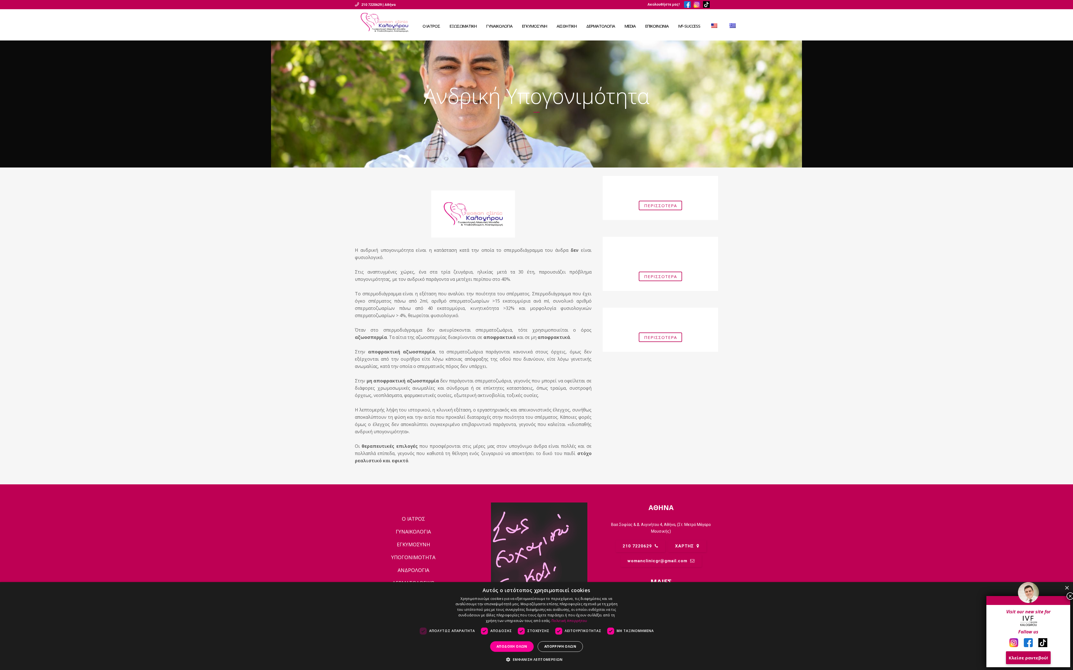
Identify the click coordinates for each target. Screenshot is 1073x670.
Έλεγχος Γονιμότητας (660, 187)
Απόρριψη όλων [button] (560, 646)
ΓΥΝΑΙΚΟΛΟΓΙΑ (413, 531)
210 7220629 (637, 546)
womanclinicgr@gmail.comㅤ (657, 560)
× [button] (1067, 588)
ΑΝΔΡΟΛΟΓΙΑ (413, 570)
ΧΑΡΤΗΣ (684, 546)
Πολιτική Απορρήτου (569, 620)
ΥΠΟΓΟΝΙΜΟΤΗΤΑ (413, 557)
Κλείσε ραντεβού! (1028, 658)
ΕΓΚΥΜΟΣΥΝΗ (413, 544)
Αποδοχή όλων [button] (512, 646)
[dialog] (536, 626)
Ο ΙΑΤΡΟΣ (413, 518)
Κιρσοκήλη (660, 319)
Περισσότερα (660, 205)
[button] (536, 659)
